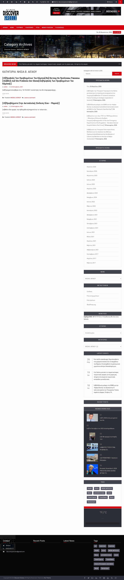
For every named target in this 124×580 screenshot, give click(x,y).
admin (5, 87)
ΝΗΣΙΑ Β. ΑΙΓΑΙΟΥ (16, 97)
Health (90, 488)
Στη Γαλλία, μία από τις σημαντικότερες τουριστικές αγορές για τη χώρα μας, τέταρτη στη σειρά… (53, 64)
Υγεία (37, 27)
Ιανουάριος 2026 (92, 171)
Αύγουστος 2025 (92, 175)
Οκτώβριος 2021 (92, 223)
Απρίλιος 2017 (91, 258)
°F (101, 512)
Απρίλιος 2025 (91, 188)
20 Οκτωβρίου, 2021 (17, 87)
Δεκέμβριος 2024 (92, 193)
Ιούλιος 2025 (91, 180)
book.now (102, 546)
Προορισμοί (91, 502)
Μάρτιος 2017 (91, 263)
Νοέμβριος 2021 (92, 219)
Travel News (103, 497)
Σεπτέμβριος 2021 (92, 228)
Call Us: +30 (45, 2)
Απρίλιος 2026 (91, 167)
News (12, 27)
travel (109, 493)
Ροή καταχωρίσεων (93, 296)
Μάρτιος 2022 (91, 206)
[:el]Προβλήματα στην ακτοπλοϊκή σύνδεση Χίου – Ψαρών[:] (31, 103)
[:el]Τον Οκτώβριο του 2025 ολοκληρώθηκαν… (101, 428)
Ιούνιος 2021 (91, 232)
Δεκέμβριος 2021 (92, 215)
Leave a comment (29, 97)
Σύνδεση (89, 291)
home (97, 488)
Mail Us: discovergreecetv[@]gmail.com (65, 2)
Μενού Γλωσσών (47, 27)
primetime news (99, 493)
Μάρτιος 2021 (91, 245)
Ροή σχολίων (91, 300)
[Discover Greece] (14, 14)
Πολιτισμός (29, 27)
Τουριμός (19, 27)
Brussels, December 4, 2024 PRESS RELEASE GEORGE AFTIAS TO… (108, 471)
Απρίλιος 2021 (91, 241)
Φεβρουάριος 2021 (93, 250)
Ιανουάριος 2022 (92, 210)
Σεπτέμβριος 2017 (92, 254)
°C (105, 512)
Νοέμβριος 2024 (92, 197)
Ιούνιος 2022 (91, 202)
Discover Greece (10, 49)
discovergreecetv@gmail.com (15, 551)
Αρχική (5, 27)
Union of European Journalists (104, 564)
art (95, 546)
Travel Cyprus (92, 497)
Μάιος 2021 (90, 236)
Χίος (88, 86)
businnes (111, 546)
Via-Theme (47, 578)
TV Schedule (59, 27)
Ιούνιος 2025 (91, 184)
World (111, 497)
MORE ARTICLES (107, 488)
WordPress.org (91, 304)
